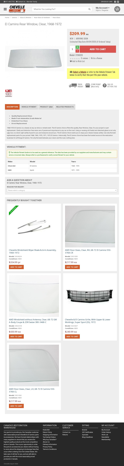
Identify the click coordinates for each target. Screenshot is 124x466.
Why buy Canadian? (50, 439)
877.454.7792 (10, 2)
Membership (106, 439)
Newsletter (105, 437)
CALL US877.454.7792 (112, 85)
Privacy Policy (47, 447)
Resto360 (46, 430)
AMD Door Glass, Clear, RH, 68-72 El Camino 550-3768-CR (88, 251)
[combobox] (62, 190)
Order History (106, 432)
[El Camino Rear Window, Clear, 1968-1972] (35, 58)
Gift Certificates (87, 432)
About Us (46, 442)
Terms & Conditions (50, 449)
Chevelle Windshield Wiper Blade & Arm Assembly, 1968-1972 (32, 251)
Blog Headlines (87, 437)
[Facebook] (115, 2)
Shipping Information (50, 435)
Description (12, 107)
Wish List (105, 435)
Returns (65, 435)
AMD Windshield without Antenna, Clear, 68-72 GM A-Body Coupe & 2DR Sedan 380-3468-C (33, 321)
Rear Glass (56, 17)
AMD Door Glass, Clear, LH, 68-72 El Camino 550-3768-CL (32, 390)
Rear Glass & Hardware (42, 17)
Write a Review (96, 58)
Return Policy (47, 432)
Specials (85, 435)
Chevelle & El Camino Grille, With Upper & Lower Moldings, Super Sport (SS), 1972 (87, 321)
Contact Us (21, 2)
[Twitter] (118, 2)
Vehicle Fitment (29, 107)
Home (7, 17)
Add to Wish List (78, 61)
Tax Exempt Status (49, 437)
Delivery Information (50, 444)
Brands (84, 430)
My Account (106, 430)
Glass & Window (25, 17)
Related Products (65, 107)
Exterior (14, 17)
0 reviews (84, 58)
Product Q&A (46, 107)
